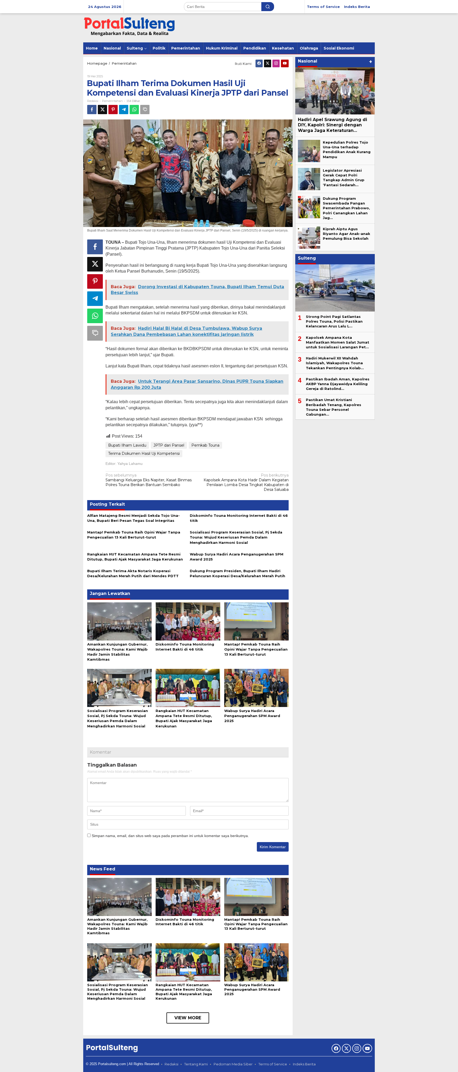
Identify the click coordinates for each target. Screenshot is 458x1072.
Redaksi (171, 1064)
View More (187, 1017)
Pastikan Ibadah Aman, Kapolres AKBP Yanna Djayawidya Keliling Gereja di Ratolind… (337, 384)
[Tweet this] (102, 109)
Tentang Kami (196, 1064)
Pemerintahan (112, 101)
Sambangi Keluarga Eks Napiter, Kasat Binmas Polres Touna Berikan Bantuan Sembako (148, 480)
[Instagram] (276, 63)
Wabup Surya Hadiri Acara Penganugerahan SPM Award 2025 (252, 716)
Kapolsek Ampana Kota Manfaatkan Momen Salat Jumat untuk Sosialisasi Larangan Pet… (337, 342)
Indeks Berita (304, 1064)
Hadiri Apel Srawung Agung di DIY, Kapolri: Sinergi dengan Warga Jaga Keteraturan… (332, 125)
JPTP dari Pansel (168, 445)
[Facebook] (259, 63)
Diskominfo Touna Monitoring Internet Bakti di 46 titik (185, 921)
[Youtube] (285, 63)
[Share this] (91, 109)
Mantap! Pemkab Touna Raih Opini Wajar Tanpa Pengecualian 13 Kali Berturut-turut (256, 649)
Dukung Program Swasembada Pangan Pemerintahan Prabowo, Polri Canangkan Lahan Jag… (346, 208)
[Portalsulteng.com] (129, 27)
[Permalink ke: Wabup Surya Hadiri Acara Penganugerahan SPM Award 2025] (256, 687)
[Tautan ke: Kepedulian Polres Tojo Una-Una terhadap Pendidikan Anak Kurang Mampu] (309, 150)
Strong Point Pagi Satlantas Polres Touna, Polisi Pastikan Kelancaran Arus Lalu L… (334, 321)
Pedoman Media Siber (233, 1064)
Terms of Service (272, 1064)
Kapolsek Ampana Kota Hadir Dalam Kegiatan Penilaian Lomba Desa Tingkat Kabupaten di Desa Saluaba (246, 482)
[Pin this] (113, 109)
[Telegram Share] (123, 109)
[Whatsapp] (134, 109)
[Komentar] (144, 109)
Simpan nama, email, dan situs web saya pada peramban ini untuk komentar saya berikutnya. (170, 836)
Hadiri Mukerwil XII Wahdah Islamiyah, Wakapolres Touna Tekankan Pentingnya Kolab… (335, 363)
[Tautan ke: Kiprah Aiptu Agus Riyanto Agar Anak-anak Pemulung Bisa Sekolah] (309, 237)
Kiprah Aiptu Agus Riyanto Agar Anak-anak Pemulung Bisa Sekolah (346, 234)
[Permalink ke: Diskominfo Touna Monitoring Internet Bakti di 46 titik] (188, 621)
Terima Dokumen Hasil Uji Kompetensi (144, 453)
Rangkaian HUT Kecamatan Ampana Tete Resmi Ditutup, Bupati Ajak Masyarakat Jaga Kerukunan (184, 991)
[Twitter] (267, 63)
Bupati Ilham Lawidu (127, 445)
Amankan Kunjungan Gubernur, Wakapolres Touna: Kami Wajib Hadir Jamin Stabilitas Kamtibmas (117, 926)
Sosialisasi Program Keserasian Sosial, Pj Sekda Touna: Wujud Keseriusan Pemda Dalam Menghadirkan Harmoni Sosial (236, 537)
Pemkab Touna (205, 445)
